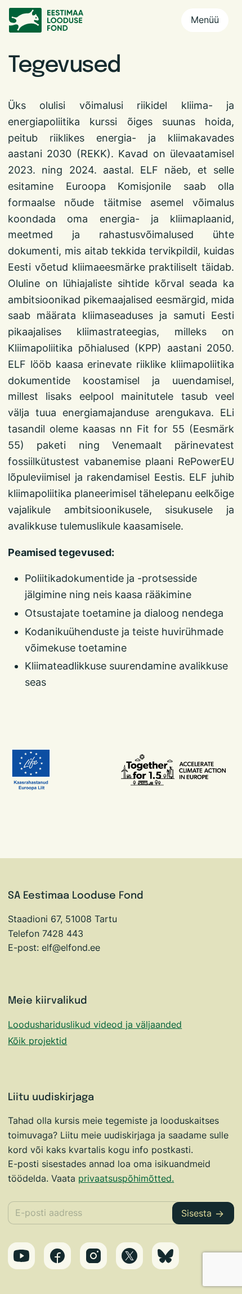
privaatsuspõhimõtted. (126, 1178)
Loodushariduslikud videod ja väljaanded (95, 1024)
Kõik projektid (37, 1040)
